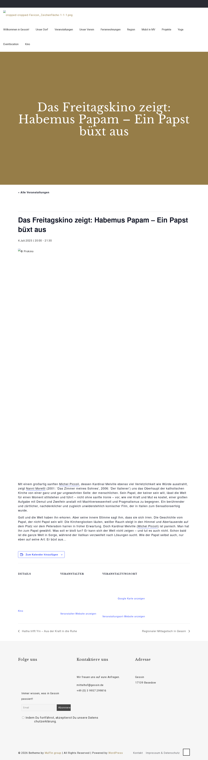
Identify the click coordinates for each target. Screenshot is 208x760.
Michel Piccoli (69, 484)
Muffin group (53, 752)
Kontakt (138, 752)
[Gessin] (38, 15)
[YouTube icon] (197, 3)
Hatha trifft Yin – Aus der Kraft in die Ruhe (49, 631)
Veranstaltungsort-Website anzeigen (123, 616)
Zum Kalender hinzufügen (42, 554)
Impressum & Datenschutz (163, 752)
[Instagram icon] (201, 3)
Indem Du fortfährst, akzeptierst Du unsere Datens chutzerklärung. (45, 719)
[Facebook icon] (193, 3)
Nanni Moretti (36, 488)
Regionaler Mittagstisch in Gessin (164, 631)
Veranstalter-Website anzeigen (78, 613)
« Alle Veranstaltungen (33, 192)
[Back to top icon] (186, 752)
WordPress (115, 752)
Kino (20, 610)
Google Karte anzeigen (131, 598)
